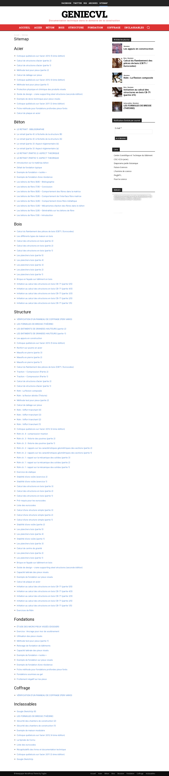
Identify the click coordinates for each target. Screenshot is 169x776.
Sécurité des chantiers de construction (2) (36, 721)
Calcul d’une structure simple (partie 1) (35, 519)
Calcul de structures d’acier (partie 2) (34, 60)
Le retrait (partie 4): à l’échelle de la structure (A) (39, 139)
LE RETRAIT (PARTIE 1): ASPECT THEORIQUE (38, 158)
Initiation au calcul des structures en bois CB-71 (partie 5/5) (44, 284)
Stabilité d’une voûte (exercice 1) (32, 481)
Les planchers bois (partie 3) (30, 265)
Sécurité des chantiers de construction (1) (36, 725)
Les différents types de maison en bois (35, 236)
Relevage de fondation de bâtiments (33, 645)
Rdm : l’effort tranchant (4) (29, 410)
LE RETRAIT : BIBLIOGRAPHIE (30, 129)
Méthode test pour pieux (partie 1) (33, 84)
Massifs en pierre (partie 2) (29, 357)
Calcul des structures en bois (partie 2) (35, 245)
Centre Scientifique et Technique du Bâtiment (133, 155)
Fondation (130, 773)
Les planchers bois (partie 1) (30, 274)
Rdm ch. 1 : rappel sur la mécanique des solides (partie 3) (43, 457)
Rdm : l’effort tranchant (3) (29, 414)
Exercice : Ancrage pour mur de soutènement (38, 631)
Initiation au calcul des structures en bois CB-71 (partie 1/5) (44, 303)
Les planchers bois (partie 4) (30, 260)
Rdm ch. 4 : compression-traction (32, 434)
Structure (120, 773)
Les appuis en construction (29, 338)
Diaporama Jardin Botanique (126, 163)
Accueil (16, 35)
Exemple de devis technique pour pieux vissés (38, 99)
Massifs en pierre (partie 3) (29, 352)
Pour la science (120, 179)
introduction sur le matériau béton (33, 162)
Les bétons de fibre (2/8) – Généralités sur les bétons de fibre (45, 210)
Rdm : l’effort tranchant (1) (29, 424)
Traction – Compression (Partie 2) (32, 371)
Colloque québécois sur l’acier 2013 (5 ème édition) (41, 56)
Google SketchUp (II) (26, 711)
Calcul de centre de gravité (29, 548)
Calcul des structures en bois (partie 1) (35, 250)
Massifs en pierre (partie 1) (29, 362)
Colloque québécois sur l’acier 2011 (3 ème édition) (41, 103)
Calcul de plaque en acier (28, 113)
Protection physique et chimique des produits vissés (41, 89)
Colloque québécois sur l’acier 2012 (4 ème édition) (41, 80)
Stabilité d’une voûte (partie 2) (31, 524)
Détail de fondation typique (29, 167)
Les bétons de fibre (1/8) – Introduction (35, 215)
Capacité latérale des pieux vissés (33, 572)
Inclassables (150, 773)
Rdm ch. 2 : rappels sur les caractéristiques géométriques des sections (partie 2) (54, 448)
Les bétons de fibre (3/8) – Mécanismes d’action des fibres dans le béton (50, 205)
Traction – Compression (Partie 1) (32, 376)
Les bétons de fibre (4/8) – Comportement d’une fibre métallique (47, 201)
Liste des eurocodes (26, 505)
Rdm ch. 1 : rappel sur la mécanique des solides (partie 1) (43, 467)
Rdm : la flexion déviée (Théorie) (32, 395)
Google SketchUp (25, 759)
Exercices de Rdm (25, 610)
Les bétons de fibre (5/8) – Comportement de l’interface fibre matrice (49, 196)
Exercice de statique (26, 472)
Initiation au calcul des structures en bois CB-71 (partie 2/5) (44, 298)
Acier (100, 773)
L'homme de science (123, 171)
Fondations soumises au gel (30, 674)
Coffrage (140, 773)
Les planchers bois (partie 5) (30, 255)
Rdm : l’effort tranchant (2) (29, 419)
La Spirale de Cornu (26, 740)
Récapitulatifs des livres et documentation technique (41, 749)
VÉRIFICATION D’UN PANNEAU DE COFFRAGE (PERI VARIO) (44, 319)
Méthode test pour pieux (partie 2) (33, 70)
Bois (113, 773)
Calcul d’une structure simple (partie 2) (35, 515)
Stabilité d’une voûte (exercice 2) (32, 476)
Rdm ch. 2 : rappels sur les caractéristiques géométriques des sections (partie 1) (54, 453)
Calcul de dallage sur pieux (29, 75)
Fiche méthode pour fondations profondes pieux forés (42, 108)
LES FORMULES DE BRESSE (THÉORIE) (35, 324)
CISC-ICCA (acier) (121, 159)
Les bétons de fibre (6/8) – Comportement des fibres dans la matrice (49, 191)
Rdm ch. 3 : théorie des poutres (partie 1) (36, 443)
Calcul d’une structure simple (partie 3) (35, 510)
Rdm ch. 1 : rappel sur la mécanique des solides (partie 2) (43, 462)
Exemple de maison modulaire (31, 730)
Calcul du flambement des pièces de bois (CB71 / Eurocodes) (45, 231)
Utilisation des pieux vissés (29, 636)
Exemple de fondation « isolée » (31, 172)
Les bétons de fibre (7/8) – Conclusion (34, 186)
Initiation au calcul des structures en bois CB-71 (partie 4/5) (44, 288)
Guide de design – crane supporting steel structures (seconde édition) (50, 94)
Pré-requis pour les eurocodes (31, 500)
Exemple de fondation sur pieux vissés (35, 577)
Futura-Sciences (120, 167)
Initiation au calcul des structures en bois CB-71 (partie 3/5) (44, 293)
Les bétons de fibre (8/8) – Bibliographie (35, 182)
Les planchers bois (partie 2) (30, 269)
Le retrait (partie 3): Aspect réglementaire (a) (38, 148)
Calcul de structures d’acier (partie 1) (34, 65)
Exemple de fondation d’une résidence (35, 177)
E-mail (118, 128)
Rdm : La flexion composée (29, 391)
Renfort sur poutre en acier (29, 348)
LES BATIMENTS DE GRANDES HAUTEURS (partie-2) (41, 328)
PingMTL (117, 175)
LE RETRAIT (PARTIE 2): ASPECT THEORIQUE (38, 153)
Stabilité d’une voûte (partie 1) (31, 539)
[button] (148, 27)
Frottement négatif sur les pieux (32, 679)
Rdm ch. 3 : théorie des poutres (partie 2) (36, 438)
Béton (107, 773)
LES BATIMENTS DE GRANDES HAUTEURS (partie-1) (41, 333)
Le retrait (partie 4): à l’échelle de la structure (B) (39, 134)
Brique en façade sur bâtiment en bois (34, 279)
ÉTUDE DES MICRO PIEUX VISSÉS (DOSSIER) (38, 626)
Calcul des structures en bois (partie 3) (35, 241)
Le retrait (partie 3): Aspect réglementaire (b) (38, 143)
